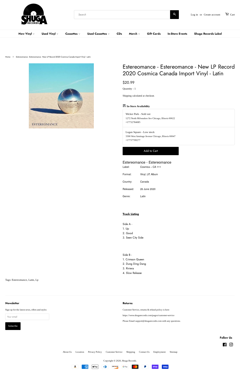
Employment (159, 352)
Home (7, 56)
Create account (212, 14)
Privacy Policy (95, 352)
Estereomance (19, 279)
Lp (36, 279)
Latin (31, 279)
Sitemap (173, 352)
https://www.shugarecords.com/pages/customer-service (148, 315)
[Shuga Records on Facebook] (225, 345)
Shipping (127, 95)
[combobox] (126, 14)
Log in (194, 14)
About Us (67, 352)
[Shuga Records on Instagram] (231, 345)
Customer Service (114, 352)
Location (80, 352)
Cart (232, 14)
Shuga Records (129, 361)
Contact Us (144, 352)
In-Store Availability (138, 106)
